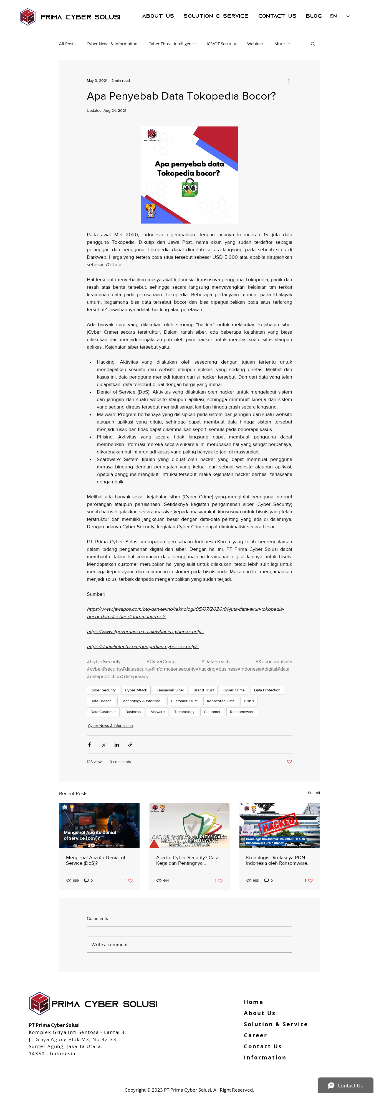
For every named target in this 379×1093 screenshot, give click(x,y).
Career (255, 1035)
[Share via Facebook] (89, 744)
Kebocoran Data (220, 701)
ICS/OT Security (221, 43)
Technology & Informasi (141, 701)
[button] (312, 43)
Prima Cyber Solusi (80, 17)
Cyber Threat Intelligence (172, 43)
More (279, 43)
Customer (212, 711)
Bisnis (249, 701)
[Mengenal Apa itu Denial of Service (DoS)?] (99, 825)
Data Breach (101, 701)
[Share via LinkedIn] (116, 744)
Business (133, 711)
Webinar (255, 43)
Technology (184, 711)
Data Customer (103, 711)
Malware (158, 711)
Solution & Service (276, 1024)
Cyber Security (103, 690)
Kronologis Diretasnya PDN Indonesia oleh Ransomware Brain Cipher (276, 860)
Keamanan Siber (170, 690)
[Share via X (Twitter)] (103, 744)
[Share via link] (130, 744)
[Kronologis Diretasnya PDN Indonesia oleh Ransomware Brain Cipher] (279, 825)
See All (314, 792)
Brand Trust (204, 690)
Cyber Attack (136, 690)
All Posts (67, 43)
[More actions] (288, 80)
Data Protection (267, 690)
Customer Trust (184, 701)
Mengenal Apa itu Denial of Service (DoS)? (95, 860)
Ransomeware (242, 711)
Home (254, 1002)
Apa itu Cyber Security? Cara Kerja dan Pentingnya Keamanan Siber (187, 860)
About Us (260, 1013)
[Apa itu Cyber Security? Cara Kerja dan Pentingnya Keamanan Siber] (190, 825)
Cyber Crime (234, 690)
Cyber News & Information (112, 43)
